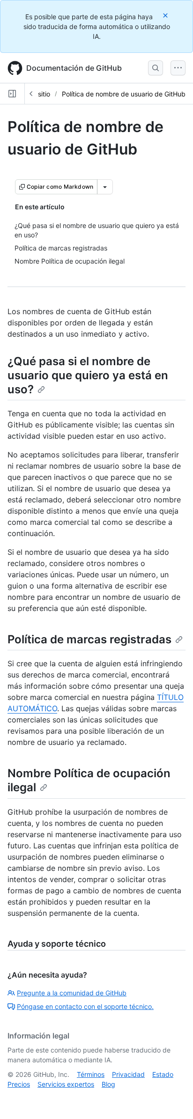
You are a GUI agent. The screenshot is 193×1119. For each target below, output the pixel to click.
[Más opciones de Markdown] (105, 186)
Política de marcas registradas (89, 639)
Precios (18, 1084)
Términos (90, 1074)
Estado (162, 1074)
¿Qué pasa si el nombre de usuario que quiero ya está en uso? (87, 375)
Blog (108, 1084)
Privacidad (128, 1074)
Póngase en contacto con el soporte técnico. (85, 1006)
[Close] (166, 15)
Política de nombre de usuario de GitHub (124, 94)
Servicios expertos (65, 1084)
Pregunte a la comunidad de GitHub (71, 993)
